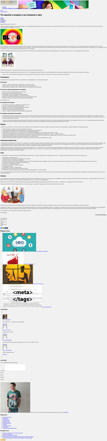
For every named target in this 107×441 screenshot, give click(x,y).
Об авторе (4, 7)
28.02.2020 (9, 350)
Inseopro (1, 18)
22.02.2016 (8, 319)
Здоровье (5, 424)
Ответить (5, 324)
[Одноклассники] (2, 228)
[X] (5, 228)
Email (1, 375)
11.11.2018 (8, 330)
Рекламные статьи (7, 423)
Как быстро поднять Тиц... (29, 264)
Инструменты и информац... (42, 251)
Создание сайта (3, 20)
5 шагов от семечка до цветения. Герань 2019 (13, 433)
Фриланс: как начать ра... (38, 283)
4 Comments (2, 22)
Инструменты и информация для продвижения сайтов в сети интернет (15, 8)
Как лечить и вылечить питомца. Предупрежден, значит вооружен (17, 437)
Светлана (5, 340)
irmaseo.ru (5, 350)
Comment (2, 370)
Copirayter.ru (66, 412)
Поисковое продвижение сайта (10, 428)
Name (1, 372)
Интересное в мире (7, 417)
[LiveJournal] (7, 228)
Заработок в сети (6, 422)
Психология (5, 418)
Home (1, 10)
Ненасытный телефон (7, 434)
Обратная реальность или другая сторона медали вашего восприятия (18, 436)
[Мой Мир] (4, 228)
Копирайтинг (6, 427)
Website (2, 377)
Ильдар (4, 330)
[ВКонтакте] (1, 228)
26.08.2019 (9, 340)
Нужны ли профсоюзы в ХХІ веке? (10, 435)
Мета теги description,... (47, 307)
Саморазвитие (6, 419)
